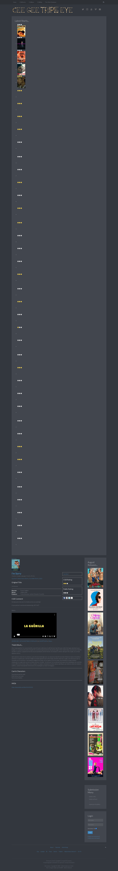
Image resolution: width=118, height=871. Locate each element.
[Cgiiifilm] (83, 9)
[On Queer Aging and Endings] (21, 333)
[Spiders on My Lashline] (21, 412)
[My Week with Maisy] (21, 109)
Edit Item (14, 558)
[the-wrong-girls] (95, 744)
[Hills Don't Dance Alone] (21, 82)
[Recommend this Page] (72, 598)
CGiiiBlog (39, 2)
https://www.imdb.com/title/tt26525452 (22, 687)
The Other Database (50, 2)
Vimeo (50, 641)
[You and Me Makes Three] (21, 280)
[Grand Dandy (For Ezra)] (21, 519)
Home (14, 2)
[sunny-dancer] (95, 647)
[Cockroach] (21, 97)
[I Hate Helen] (21, 465)
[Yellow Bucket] (21, 308)
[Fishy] (21, 295)
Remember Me (91, 828)
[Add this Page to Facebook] (64, 598)
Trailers (61, 851)
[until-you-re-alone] (95, 672)
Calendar (57, 847)
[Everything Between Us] (21, 254)
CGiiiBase (31, 2)
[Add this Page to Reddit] (67, 598)
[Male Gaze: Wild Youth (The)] (21, 506)
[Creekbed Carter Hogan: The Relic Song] (21, 478)
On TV (79, 851)
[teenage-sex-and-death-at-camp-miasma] (95, 719)
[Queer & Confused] (21, 320)
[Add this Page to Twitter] (69, 598)
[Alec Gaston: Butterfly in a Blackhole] (21, 43)
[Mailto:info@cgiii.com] (100, 9)
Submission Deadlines (94, 804)
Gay (38, 851)
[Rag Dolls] (21, 452)
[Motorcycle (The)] (21, 242)
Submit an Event (93, 799)
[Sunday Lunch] (21, 188)
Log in (90, 832)
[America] (21, 229)
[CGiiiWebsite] (91, 9)
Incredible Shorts (33, 578)
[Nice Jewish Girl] (21, 374)
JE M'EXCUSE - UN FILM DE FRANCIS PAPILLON (24, 641)
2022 (40, 578)
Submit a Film (92, 796)
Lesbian (43, 851)
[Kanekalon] (21, 427)
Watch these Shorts (23, 578)
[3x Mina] (21, 346)
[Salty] (21, 531)
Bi (46, 851)
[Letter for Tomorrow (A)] (21, 399)
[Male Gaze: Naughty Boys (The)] (21, 163)
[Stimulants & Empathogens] (21, 122)
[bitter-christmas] (95, 599)
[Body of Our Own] (21, 267)
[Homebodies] (21, 493)
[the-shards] (95, 577)
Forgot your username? (94, 838)
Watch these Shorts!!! (70, 851)
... (89, 801)
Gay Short (66, 574)
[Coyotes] (21, 201)
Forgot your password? (94, 836)
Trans (50, 851)
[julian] (95, 696)
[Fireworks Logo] (43, 9)
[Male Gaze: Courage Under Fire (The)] (21, 31)
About (51, 847)
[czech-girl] (95, 623)
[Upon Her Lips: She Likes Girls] (21, 176)
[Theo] (21, 544)
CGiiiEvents (23, 2)
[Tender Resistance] (21, 148)
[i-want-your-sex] (95, 767)
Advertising (65, 847)
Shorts (55, 851)
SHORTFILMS (43, 641)
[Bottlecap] (21, 440)
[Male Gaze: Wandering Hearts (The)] (21, 56)
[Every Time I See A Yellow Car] (21, 135)
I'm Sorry (16, 573)
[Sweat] (21, 361)
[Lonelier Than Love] (21, 386)
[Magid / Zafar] (21, 214)
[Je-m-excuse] (16, 565)
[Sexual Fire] (21, 69)
